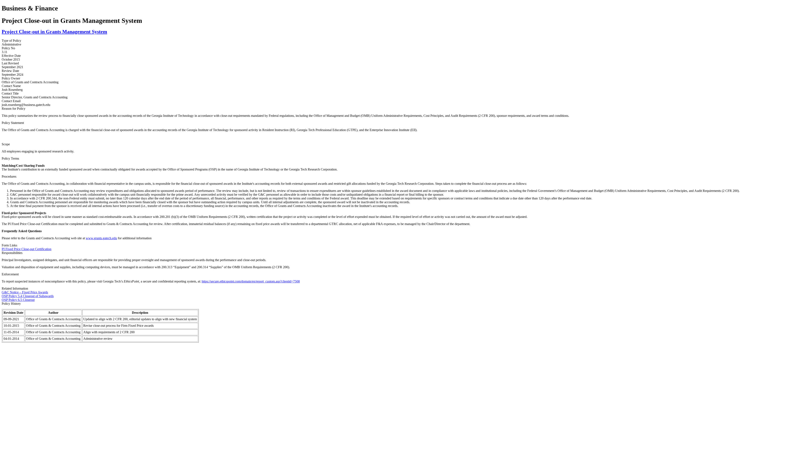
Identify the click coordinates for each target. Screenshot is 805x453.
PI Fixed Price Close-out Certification (26, 249)
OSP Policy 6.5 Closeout (18, 300)
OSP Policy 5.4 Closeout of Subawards (28, 296)
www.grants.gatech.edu (101, 238)
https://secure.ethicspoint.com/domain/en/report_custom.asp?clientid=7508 (251, 281)
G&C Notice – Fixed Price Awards (25, 292)
